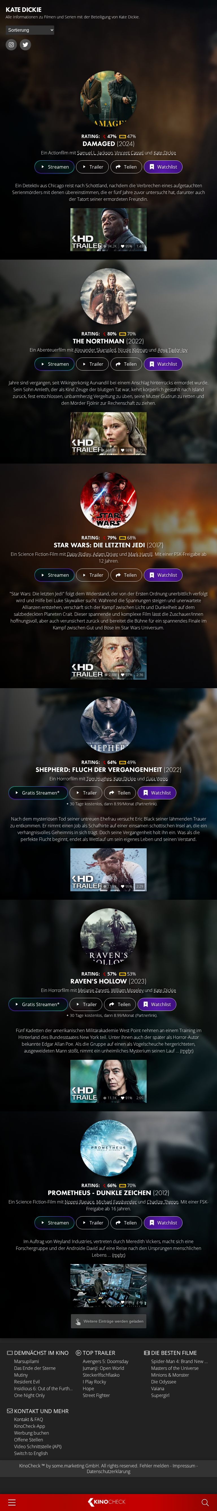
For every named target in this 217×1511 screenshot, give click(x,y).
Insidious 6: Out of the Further (43, 1388)
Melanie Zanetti (93, 990)
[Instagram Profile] (11, 44)
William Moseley (127, 990)
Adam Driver (105, 554)
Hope (88, 1388)
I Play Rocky (94, 1382)
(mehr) (186, 1051)
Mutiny (21, 1375)
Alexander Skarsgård (95, 350)
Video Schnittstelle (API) (37, 1446)
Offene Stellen (28, 1440)
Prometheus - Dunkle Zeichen (109, 1192)
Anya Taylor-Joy (172, 350)
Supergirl (160, 1395)
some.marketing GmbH (75, 1466)
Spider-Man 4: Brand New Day (180, 1361)
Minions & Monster (170, 1375)
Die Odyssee (163, 1382)
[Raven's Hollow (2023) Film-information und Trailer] (108, 936)
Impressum (184, 1466)
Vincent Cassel (129, 153)
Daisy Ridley (79, 554)
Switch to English (31, 1453)
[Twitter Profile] (25, 44)
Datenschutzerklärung (108, 1471)
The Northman (108, 341)
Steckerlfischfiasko (101, 1375)
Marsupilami (26, 1361)
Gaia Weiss (157, 779)
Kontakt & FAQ (28, 1419)
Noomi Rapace (79, 1202)
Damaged (109, 143)
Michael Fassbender (116, 1202)
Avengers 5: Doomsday (105, 1361)
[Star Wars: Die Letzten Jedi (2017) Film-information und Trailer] (108, 500)
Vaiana (157, 1388)
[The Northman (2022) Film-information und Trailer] (108, 296)
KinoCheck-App (29, 1426)
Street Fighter (96, 1395)
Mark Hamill (140, 554)
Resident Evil (27, 1382)
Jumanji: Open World (103, 1368)
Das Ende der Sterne (35, 1368)
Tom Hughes (99, 779)
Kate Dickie (165, 153)
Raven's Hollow (108, 981)
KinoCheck (29, 1466)
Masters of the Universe (175, 1368)
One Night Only (29, 1395)
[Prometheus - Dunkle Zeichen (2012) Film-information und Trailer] (108, 1148)
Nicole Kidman (132, 350)
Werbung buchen (31, 1433)
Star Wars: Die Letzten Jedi (109, 545)
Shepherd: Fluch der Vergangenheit (109, 769)
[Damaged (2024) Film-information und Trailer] (108, 99)
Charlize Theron (162, 1202)
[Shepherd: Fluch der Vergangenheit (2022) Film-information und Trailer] (108, 725)
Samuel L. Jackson (95, 153)
